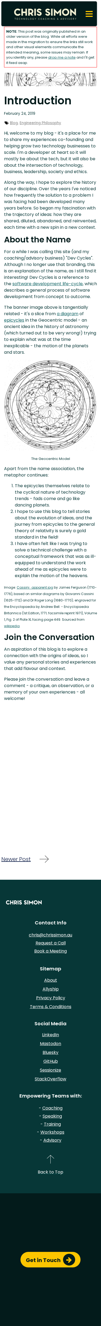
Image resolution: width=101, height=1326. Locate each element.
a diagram (67, 314)
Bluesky (50, 1052)
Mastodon (50, 1044)
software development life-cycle (47, 284)
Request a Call (51, 943)
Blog (14, 122)
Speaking (52, 1116)
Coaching (52, 1108)
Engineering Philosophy (40, 122)
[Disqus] (50, 773)
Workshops (52, 1132)
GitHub (50, 1061)
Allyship (51, 989)
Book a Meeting (50, 951)
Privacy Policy (50, 998)
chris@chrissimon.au (50, 935)
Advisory (52, 1140)
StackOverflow (50, 1079)
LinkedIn (50, 1035)
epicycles (14, 320)
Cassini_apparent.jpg (35, 587)
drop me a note (62, 57)
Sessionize (50, 1070)
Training (52, 1124)
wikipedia (12, 626)
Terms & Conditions (50, 1007)
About (50, 980)
